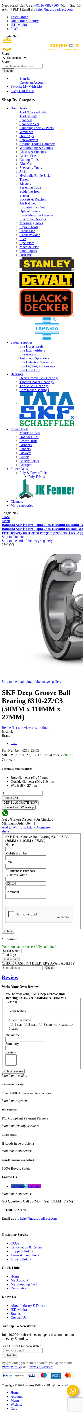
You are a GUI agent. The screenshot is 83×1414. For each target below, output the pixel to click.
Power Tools (19, 429)
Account (17, 1396)
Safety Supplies (21, 342)
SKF (14, 743)
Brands (16, 1313)
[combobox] (22, 66)
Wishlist (16, 1404)
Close (6, 517)
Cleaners (17, 501)
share (5, 831)
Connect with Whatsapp (19, 807)
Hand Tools (19, 108)
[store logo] (40, 50)
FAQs (15, 29)
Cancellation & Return (26, 1247)
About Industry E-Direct (28, 1305)
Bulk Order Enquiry (25, 21)
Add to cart (11, 959)
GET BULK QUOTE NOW (20, 802)
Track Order (19, 17)
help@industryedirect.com (54, 9)
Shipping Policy (22, 1251)
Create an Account (32, 82)
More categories (22, 505)
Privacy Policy (21, 1259)
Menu (6, 521)
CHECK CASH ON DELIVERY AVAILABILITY (38, 963)
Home (15, 1276)
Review (10, 977)
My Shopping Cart (24, 1284)
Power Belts (19, 469)
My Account (19, 1280)
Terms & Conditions (25, 1255)
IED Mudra (19, 25)
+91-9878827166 (46, 5)
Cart (14, 1408)
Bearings (17, 374)
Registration (19, 1288)
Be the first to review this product (25, 727)
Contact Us (18, 1317)
